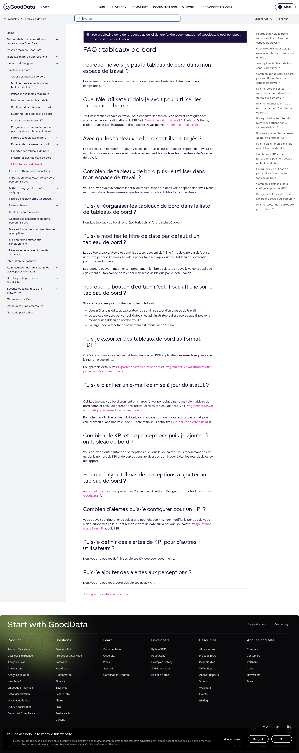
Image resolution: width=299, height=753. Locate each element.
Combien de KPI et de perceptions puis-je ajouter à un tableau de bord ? (274, 158)
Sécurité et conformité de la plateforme (24, 290)
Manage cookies (233, 739)
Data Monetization (19, 700)
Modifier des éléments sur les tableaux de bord (30, 85)
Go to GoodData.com (216, 7)
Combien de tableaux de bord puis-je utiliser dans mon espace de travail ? (275, 78)
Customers (253, 655)
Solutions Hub (64, 649)
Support (188, 7)
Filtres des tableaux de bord (28, 137)
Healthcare (62, 668)
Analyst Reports (209, 675)
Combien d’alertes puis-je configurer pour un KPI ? (272, 186)
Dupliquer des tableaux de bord (31, 107)
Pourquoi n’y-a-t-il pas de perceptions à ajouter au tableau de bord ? (272, 173)
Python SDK (158, 649)
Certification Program (116, 675)
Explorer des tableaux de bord (30, 144)
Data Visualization (19, 694)
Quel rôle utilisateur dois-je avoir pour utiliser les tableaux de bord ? (275, 53)
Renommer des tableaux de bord (31, 100)
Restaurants (63, 713)
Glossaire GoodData (19, 299)
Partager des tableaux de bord (30, 93)
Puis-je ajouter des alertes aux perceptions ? (275, 207)
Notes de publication (20, 312)
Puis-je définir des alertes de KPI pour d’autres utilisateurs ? (275, 196)
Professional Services (69, 655)
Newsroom (253, 675)
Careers (252, 668)
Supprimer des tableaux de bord (31, 114)
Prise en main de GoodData (24, 50)
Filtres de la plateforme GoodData (30, 198)
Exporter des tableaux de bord (30, 151)
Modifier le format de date (25, 212)
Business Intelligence (20, 655)
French (283, 18)
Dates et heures (19, 205)
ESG (58, 707)
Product (14, 640)
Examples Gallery (161, 662)
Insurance (61, 687)
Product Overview (19, 649)
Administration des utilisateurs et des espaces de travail (28, 269)
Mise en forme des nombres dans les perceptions (32, 231)
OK (282, 739)
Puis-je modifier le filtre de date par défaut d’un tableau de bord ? (274, 108)
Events (203, 694)
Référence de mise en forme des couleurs (29, 252)
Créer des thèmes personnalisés (29, 171)
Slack (288, 7)
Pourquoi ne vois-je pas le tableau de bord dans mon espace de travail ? (272, 38)
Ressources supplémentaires (25, 306)
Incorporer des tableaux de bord (31, 157)
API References (160, 668)
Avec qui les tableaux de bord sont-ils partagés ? (274, 66)
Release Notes (160, 675)
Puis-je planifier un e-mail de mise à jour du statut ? (274, 146)
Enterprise (262, 18)
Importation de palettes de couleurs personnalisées (31, 179)
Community (140, 7)
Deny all (258, 739)
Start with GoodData (48, 624)
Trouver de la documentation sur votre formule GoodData (27, 41)
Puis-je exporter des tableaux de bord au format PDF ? (274, 135)
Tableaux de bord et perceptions (27, 56)
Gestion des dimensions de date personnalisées (29, 220)
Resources (207, 640)
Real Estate (63, 694)
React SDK (158, 655)
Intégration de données (21, 261)
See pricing (281, 624)
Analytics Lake (16, 662)
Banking (60, 719)
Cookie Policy (56, 744)
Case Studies (207, 662)
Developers (160, 640)
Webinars (205, 687)
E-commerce (64, 675)
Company (253, 649)
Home (10, 32)
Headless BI (15, 681)
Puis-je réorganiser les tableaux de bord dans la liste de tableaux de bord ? (274, 93)
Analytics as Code (19, 675)
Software (61, 662)
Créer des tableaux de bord (28, 76)
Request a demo (258, 624)
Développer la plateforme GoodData (23, 280)
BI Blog (203, 700)
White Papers (207, 668)
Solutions (63, 640)
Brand (250, 681)
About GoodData (260, 640)
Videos (203, 681)
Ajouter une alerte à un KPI (27, 120)
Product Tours (207, 655)
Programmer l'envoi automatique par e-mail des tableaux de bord (31, 129)
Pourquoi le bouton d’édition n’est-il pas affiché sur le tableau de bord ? (274, 123)
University (118, 7)
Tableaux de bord (19, 70)
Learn (100, 7)
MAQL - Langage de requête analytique (27, 190)
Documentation (165, 7)
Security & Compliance (21, 713)
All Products (10, 18)
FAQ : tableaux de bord (26, 164)
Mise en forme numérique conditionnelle (25, 241)
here (161, 34)
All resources (207, 649)
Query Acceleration (19, 707)
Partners (252, 662)
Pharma (60, 700)
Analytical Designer (21, 63)
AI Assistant (15, 668)
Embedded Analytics (20, 687)
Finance (60, 681)
